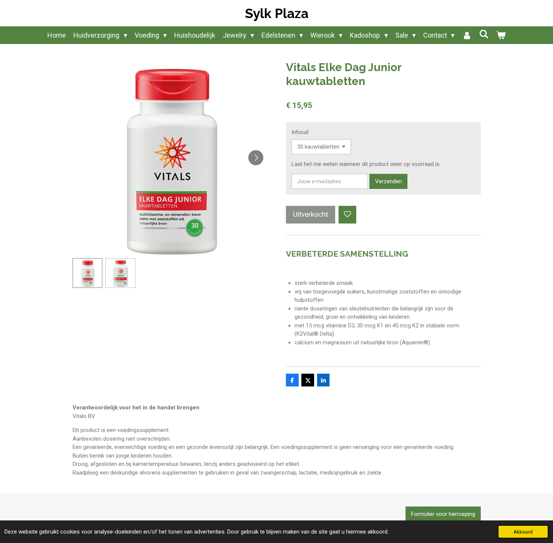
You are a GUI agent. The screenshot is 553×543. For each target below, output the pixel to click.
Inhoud (300, 132)
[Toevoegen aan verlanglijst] (347, 215)
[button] (88, 273)
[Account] (466, 35)
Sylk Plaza (276, 13)
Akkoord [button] (523, 532)
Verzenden (388, 181)
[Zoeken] (483, 34)
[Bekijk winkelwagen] (500, 35)
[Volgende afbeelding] (255, 157)
